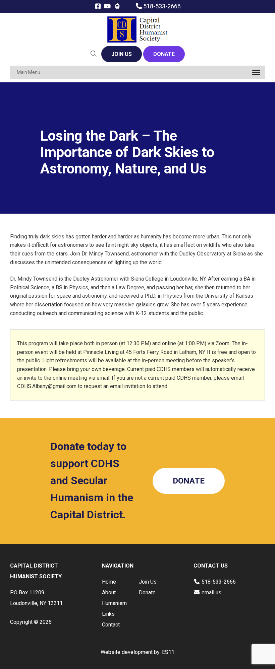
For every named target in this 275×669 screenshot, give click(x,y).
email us (211, 592)
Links (108, 614)
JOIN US (121, 54)
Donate (147, 592)
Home (109, 582)
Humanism (114, 603)
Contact (111, 624)
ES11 (168, 652)
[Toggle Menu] (256, 72)
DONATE (164, 54)
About (109, 592)
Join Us (148, 582)
